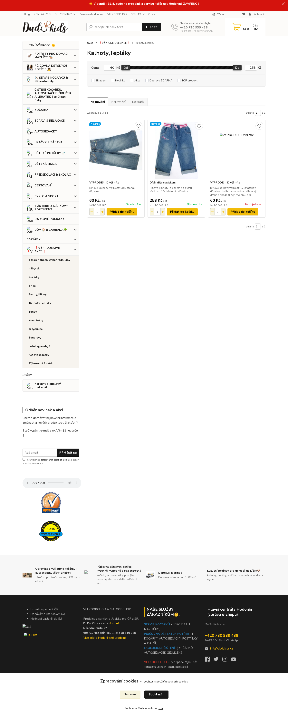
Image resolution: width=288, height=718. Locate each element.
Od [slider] (126, 68)
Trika (32, 286)
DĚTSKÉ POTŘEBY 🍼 (49, 153)
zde (160, 708)
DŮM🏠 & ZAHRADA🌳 (50, 230)
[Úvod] (53, 27)
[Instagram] (226, 660)
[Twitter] (218, 660)
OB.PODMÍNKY (63, 14)
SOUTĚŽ (136, 14)
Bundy (33, 312)
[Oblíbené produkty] (244, 14)
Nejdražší (138, 102)
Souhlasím (156, 694)
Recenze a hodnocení (91, 14)
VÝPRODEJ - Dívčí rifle (104, 182)
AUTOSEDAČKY (45, 131)
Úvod (90, 43)
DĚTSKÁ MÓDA (45, 164)
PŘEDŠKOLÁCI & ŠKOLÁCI (53, 175)
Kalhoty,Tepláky (40, 303)
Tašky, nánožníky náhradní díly (49, 260)
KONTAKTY (41, 14)
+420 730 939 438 (194, 27)
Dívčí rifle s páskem (163, 182)
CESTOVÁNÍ (43, 185)
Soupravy (35, 337)
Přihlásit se (68, 453)
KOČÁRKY (41, 110)
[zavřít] (283, 4)
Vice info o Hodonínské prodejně (104, 638)
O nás (151, 14)
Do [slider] (237, 68)
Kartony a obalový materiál (47, 385)
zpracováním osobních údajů (55, 459)
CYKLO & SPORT (46, 196)
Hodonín (114, 623)
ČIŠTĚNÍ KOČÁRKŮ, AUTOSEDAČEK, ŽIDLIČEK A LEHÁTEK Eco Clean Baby (52, 95)
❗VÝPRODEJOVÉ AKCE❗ (47, 249)
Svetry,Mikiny (37, 294)
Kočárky (34, 277)
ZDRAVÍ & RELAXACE (49, 121)
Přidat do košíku (122, 212)
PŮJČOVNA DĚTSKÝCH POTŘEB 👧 (50, 67)
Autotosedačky (39, 355)
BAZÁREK (34, 239)
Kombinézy (36, 320)
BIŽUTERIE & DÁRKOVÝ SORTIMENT (51, 207)
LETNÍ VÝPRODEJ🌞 (41, 45)
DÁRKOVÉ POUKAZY (49, 219)
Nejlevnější (118, 102)
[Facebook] (209, 660)
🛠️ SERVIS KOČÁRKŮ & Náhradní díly (51, 79)
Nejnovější (98, 102)
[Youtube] (235, 660)
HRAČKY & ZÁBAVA (48, 142)
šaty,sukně (36, 329)
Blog (27, 14)
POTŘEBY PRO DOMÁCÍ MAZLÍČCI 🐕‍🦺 (51, 55)
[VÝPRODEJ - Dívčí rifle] (115, 150)
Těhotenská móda (41, 363)
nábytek (34, 268)
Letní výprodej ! (39, 346)
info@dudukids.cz (221, 648)
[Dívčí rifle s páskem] (176, 150)
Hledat (151, 27)
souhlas (149, 681)
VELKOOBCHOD (117, 14)
